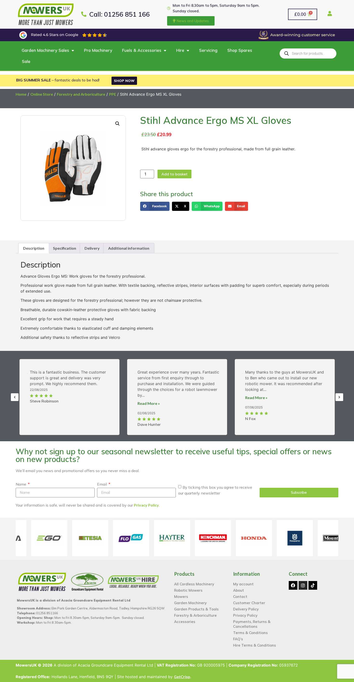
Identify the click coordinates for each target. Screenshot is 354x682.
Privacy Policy (224, 385)
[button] (247, 287)
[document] (177, 341)
